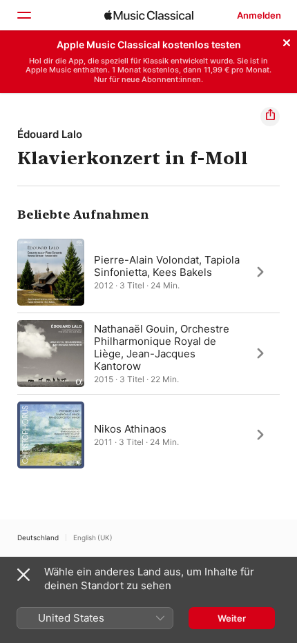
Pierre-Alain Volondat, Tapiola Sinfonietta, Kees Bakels (167, 265)
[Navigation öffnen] (23, 15)
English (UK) (93, 537)
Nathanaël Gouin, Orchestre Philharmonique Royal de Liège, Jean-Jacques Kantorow (161, 347)
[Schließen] (286, 40)
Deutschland (38, 537)
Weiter (232, 618)
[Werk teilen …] (270, 116)
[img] (148, 15)
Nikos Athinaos (130, 428)
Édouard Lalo (49, 134)
